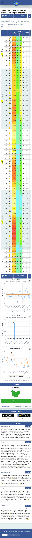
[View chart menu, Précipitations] (29, 316)
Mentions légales (24, 533)
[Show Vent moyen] (11, 376)
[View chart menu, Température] (29, 280)
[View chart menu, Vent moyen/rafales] (29, 349)
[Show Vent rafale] (20, 376)
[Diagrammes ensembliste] (29, 16)
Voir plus (28, 426)
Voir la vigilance (5, 406)
